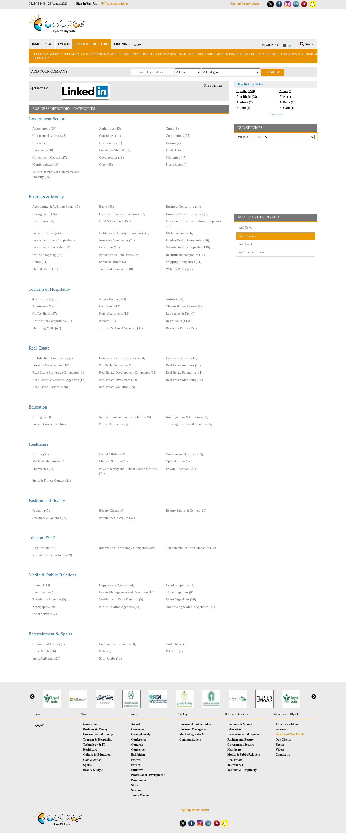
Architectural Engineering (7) (52, 358)
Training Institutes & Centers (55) (189, 424)
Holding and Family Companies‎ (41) (124, 233)
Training (182, 714)
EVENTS (64, 44)
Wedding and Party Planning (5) (121, 599)
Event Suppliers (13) (180, 585)
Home (36, 714)
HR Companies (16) (179, 233)
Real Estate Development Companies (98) (127, 372)
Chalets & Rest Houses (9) (184, 306)
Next (313, 696)
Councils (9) (40, 143)
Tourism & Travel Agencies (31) (121, 328)
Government (91, 724)
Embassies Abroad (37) (114, 150)
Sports (87, 765)
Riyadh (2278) (245, 91)
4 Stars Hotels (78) (44, 299)
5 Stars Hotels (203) (112, 299)
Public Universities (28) (115, 424)
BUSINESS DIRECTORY (91, 44)
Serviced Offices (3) (112, 262)
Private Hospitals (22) (181, 469)
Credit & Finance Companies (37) (122, 214)
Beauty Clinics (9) (111, 510)
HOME (35, 44)
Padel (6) (105, 651)
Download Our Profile (290, 734)
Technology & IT (94, 744)
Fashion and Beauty (139, 53)
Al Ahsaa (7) (244, 102)
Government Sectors (174, 53)
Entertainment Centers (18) (117, 644)
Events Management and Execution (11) (126, 592)
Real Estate (268, 53)
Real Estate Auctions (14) (183, 365)
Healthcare (203, 53)
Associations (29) (44, 128)
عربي (137, 44)
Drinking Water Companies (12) (187, 214)
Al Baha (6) (286, 102)
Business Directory (236, 714)
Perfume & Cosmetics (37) (117, 518)
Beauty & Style (93, 770)
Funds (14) (173, 150)
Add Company (248, 236)
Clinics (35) (40, 454)
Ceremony (138, 729)
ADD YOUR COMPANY (49, 71)
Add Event (245, 244)
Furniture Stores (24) (46, 233)
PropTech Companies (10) (116, 365)
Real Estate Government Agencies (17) (58, 380)
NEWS (48, 44)
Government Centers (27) (49, 157)
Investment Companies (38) (51, 247)
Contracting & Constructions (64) (122, 358)
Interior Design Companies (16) (187, 240)
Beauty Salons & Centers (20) (186, 510)
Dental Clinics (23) (112, 454)
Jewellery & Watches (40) (49, 518)
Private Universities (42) (49, 424)
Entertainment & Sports (101, 53)
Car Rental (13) (109, 306)
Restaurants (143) (178, 321)
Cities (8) (172, 128)
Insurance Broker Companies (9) (54, 240)
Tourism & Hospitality (49, 289)
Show (135, 785)
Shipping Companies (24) (183, 262)
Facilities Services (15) (181, 358)
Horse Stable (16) (44, 651)
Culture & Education (97, 755)
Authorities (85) (110, 128)
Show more (276, 114)
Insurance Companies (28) (117, 240)
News (84, 714)
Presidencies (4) (176, 164)
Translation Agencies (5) (49, 599)
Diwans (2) (173, 143)
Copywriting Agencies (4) (116, 585)
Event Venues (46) (44, 592)
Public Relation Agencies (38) (119, 607)
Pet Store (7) (174, 651)
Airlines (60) (174, 299)
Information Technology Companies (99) (127, 548)
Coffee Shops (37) (44, 313)
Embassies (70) (42, 150)
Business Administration (195, 724)
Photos (280, 744)
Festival (136, 760)
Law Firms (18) (109, 247)
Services (281, 729)
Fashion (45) (41, 510)
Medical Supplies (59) (114, 461)
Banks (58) (106, 206)
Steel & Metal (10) (45, 269)
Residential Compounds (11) (52, 321)
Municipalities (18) (45, 164)
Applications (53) (44, 548)
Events (133, 714)
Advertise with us (116, 3)
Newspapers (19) (43, 607)
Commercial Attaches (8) (49, 136)
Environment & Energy (98, 734)
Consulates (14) (110, 136)
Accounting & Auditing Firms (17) (56, 206)
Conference (138, 739)
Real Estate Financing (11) (184, 372)
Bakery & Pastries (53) (181, 328)
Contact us (283, 755)
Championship (141, 734)
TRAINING (122, 44)
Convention (138, 749)
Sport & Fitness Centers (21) (51, 480)
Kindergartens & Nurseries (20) (187, 417)
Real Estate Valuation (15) (117, 387)
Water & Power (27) (179, 269)
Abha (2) (285, 91)
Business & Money (46, 53)
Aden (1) (285, 97)
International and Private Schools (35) (125, 417)
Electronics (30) (43, 221)
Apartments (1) (42, 306)
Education (71, 53)
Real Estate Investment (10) (118, 380)
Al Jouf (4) (243, 108)
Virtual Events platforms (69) (52, 555)
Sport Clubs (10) (110, 658)
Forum (135, 765)
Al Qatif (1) (286, 108)
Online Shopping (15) (47, 255)
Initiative (137, 770)
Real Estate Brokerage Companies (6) (58, 372)
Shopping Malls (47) (46, 328)
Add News (245, 227)
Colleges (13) (41, 417)
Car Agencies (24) (44, 214)
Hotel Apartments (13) (114, 313)
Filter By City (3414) (249, 84)
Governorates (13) (111, 157)
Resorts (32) (107, 321)
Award (135, 724)
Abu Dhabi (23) (246, 97)
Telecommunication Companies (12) (191, 548)
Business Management (193, 729)
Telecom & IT (291, 53)
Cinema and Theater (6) (48, 644)
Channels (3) (41, 585)
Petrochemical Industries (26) (119, 255)
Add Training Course (251, 252)
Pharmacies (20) (43, 469)
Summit (136, 790)
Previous (32, 696)
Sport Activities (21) (46, 658)
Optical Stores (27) (178, 461)
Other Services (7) (44, 614)
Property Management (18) (50, 365)
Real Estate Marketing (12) (184, 380)
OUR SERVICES (250, 128)
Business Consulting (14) (183, 206)
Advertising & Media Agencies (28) (190, 607)
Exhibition (138, 755)
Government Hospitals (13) (184, 454)
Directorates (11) (110, 143)
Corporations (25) (178, 136)
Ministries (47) (176, 157)
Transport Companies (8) (116, 269)
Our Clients (283, 739)
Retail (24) (39, 262)
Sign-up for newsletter (244, 3)
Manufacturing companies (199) (188, 247)
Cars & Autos (92, 760)
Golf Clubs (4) (175, 644)
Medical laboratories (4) (48, 461)
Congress (137, 744)
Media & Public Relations (235, 53)
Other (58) (106, 164)
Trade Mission (140, 795)
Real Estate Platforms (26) (50, 387)
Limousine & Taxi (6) (180, 313)
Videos (280, 749)
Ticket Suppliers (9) (179, 592)
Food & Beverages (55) (115, 221)
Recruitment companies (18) (185, 255)
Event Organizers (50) (181, 599)
